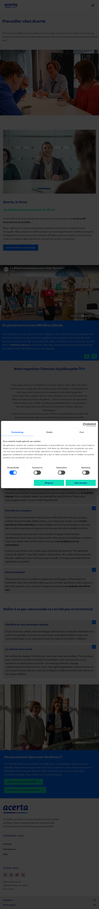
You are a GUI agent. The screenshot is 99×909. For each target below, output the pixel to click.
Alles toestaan (80, 483)
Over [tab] (82, 432)
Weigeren (49, 483)
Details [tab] (49, 432)
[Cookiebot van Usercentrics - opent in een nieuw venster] (84, 425)
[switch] (37, 472)
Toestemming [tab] (17, 432)
